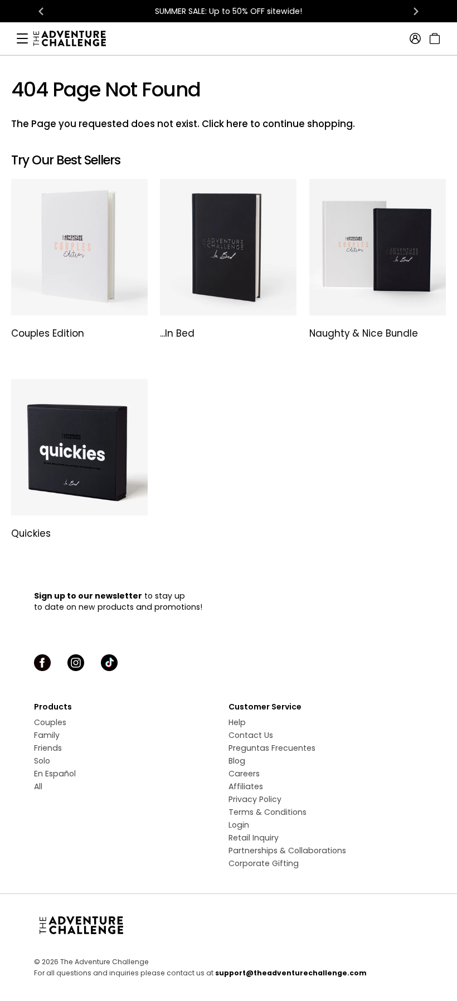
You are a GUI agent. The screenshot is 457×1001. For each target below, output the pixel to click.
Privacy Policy (255, 799)
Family (47, 735)
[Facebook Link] (42, 662)
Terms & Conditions (268, 812)
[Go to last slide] (41, 11)
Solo (42, 761)
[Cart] (433, 38)
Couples (50, 722)
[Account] (415, 38)
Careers (244, 774)
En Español (55, 774)
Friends (48, 748)
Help (237, 722)
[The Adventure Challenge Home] (75, 38)
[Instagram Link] (76, 662)
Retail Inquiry (254, 838)
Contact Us (251, 735)
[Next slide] (416, 11)
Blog (237, 761)
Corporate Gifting (264, 863)
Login (239, 825)
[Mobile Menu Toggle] (22, 38)
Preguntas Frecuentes (272, 748)
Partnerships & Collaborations (287, 850)
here (237, 123)
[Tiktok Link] (109, 662)
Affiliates (246, 786)
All (38, 786)
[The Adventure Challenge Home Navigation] (228, 925)
